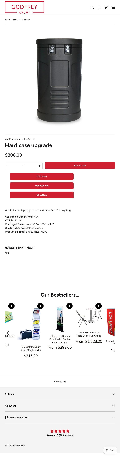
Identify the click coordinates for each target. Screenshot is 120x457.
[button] (28, 306)
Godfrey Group (12, 138)
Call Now (42, 176)
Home (7, 19)
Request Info (41, 185)
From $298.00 (47, 347)
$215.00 (18, 355)
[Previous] (8, 333)
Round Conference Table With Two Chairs (76, 334)
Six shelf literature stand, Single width (18, 348)
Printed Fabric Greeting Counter (105, 343)
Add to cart (80, 165)
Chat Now (42, 194)
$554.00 (105, 350)
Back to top (60, 381)
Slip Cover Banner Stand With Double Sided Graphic (47, 339)
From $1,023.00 (76, 341)
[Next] (112, 333)
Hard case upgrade (21, 19)
